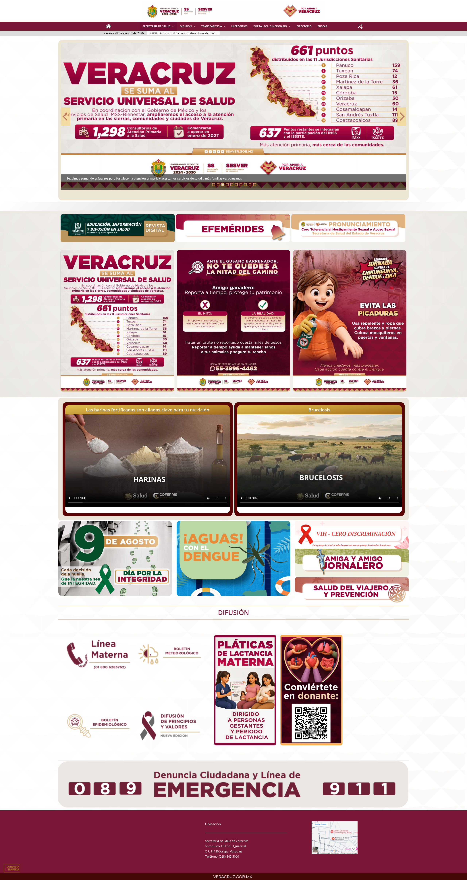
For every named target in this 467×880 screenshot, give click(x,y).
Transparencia (211, 26)
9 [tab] (250, 184)
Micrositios (239, 26)
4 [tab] (227, 184)
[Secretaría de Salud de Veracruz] (108, 26)
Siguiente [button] (401, 116)
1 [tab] (213, 184)
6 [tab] (236, 184)
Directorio (304, 26)
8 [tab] (245, 184)
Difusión (186, 26)
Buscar (322, 26)
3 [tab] (222, 184)
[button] (172, 26)
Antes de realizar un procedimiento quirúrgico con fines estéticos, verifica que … (122, 178)
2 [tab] (218, 184)
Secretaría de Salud (156, 26)
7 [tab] (241, 184)
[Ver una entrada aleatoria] (360, 26)
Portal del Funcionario (270, 26)
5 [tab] (231, 184)
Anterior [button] (65, 116)
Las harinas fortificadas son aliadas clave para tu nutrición (147, 410)
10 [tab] (255, 185)
